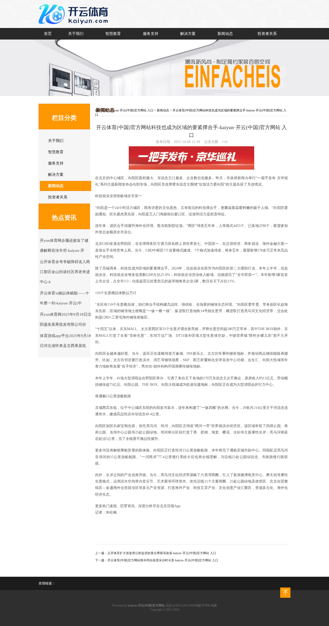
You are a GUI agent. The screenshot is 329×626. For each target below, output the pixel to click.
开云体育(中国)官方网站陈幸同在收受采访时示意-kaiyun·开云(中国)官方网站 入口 (162, 560)
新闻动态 (225, 34)
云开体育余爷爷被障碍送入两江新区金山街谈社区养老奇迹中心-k (65, 272)
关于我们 (76, 34)
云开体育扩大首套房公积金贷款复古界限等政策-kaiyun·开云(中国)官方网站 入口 (161, 553)
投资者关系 (267, 34)
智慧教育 (113, 34)
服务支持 (150, 34)
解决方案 (188, 34)
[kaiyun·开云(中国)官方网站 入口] (75, 27)
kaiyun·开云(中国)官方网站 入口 (132, 110)
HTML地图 (209, 605)
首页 (48, 34)
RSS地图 (195, 605)
